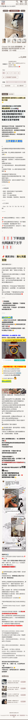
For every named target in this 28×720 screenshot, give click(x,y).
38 (15, 73)
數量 (4, 82)
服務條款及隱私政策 (14, 712)
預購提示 (5, 64)
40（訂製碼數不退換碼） (10, 77)
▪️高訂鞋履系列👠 (14, 11)
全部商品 (5, 11)
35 (3, 73)
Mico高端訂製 (13, 715)
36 (7, 73)
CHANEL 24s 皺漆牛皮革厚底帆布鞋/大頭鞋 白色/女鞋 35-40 (13, 695)
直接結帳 (7, 86)
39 (18, 73)
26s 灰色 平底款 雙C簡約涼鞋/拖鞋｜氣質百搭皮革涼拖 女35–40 (13, 688)
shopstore (22, 715)
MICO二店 (7, 317)
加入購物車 (20, 86)
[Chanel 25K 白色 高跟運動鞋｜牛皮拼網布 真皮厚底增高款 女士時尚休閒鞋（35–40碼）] (14, 25)
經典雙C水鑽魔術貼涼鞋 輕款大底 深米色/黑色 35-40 (13, 701)
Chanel (23, 11)
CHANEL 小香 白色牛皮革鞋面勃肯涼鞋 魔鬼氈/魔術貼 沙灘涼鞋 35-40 (13, 682)
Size (4, 70)
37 (11, 73)
